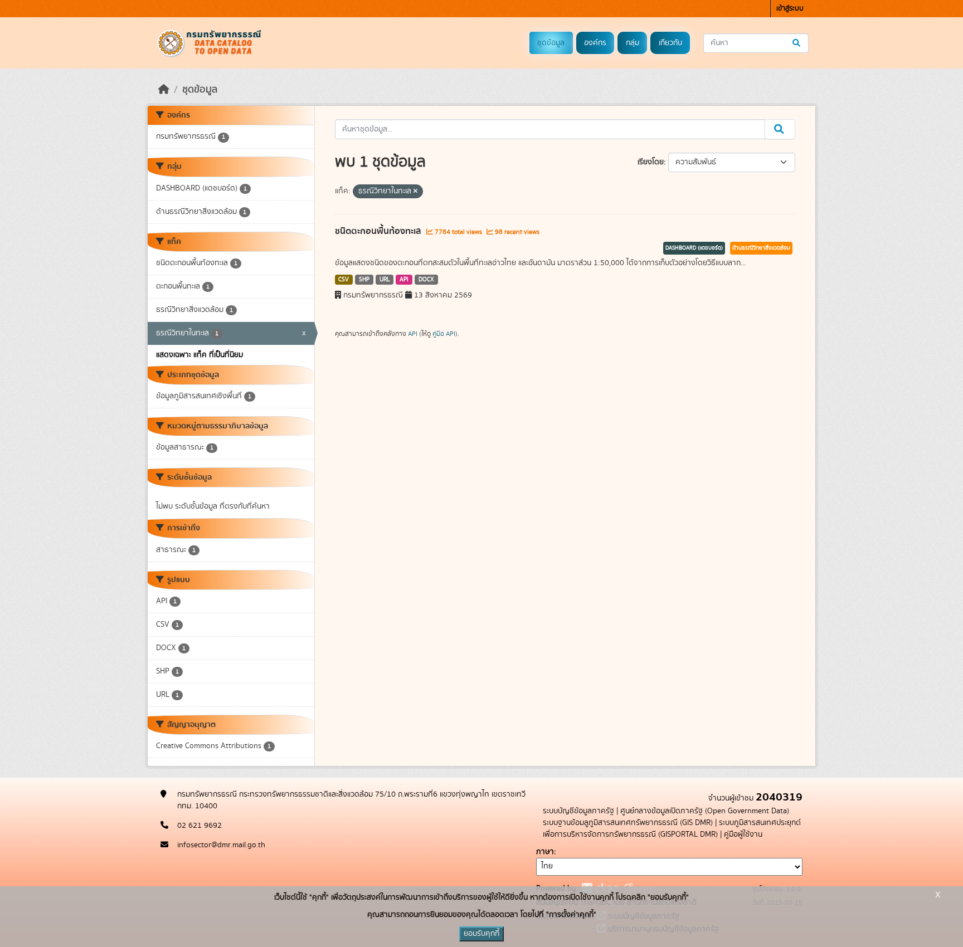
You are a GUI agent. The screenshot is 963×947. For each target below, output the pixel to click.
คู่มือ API (443, 334)
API (404, 279)
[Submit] (797, 43)
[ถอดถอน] (415, 191)
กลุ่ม (632, 42)
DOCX (426, 279)
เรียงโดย (651, 162)
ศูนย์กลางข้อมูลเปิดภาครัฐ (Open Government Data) (704, 811)
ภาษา (545, 851)
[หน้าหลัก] (163, 89)
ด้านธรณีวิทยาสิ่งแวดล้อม (761, 248)
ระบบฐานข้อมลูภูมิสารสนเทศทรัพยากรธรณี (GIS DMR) (628, 822)
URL (385, 279)
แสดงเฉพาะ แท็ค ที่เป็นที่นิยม (199, 354)
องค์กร (595, 42)
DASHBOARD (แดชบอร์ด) (694, 248)
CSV (343, 279)
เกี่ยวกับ (670, 42)
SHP (364, 279)
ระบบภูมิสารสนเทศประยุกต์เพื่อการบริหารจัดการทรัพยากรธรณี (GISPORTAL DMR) (672, 828)
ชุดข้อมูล (551, 42)
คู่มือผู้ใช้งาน (743, 834)
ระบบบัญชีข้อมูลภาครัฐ (578, 811)
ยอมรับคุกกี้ (481, 933)
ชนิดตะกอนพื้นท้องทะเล (379, 231)
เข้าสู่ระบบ (790, 8)
